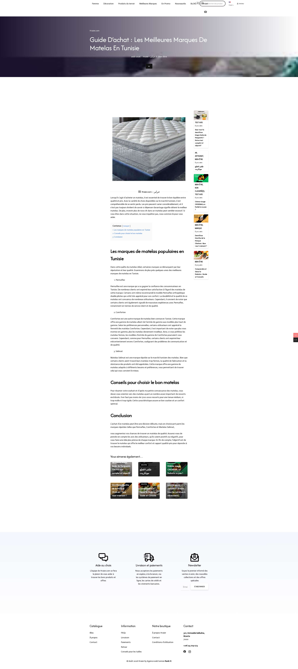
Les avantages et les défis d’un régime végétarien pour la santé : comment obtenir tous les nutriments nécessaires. (176, 485)
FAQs (123, 632)
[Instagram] (189, 651)
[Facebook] (184, 651)
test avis (199, 122)
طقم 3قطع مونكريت (146, 471)
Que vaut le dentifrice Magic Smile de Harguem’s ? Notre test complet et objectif (121, 466)
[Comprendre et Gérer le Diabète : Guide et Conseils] (201, 255)
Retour (124, 647)
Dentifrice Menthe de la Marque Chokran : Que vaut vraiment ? (120, 490)
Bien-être (199, 159)
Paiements (126, 642)
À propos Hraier (159, 632)
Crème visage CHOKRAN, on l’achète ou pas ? (175, 469)
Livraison (125, 637)
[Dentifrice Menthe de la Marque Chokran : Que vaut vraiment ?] (201, 218)
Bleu (91, 632)
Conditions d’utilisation (162, 642)
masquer (126, 226)
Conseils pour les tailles (131, 651)
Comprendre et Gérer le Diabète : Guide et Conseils (148, 492)
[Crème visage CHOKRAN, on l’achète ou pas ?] (201, 178)
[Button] (149, 66)
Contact (93, 642)
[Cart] (205, 11)
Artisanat (199, 156)
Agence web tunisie (155, 661)
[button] (100, 3)
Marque (198, 228)
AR (196, 153)
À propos (93, 637)
